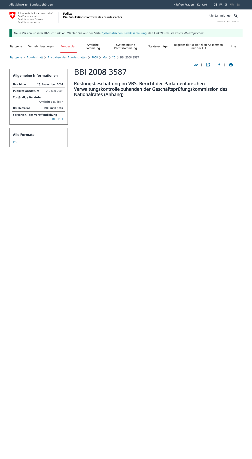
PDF (15, 142)
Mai (105, 57)
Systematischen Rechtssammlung (124, 33)
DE (215, 4)
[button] (41, 46)
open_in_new (208, 64)
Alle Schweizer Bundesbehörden (31, 4)
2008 (95, 57)
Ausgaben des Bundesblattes (67, 57)
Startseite (15, 57)
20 (113, 57)
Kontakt (202, 4)
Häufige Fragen (183, 4)
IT (226, 4)
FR (220, 4)
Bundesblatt (35, 57)
